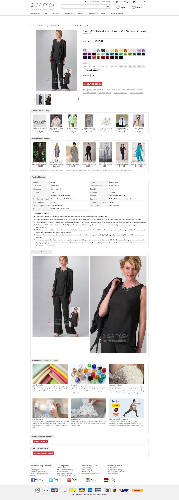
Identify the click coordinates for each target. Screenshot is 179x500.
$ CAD (114, 2)
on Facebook (39, 480)
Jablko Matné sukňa (84, 170)
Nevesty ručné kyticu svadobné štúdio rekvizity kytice (73, 130)
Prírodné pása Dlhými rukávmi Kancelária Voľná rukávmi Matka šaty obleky (56, 164)
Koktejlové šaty (70, 13)
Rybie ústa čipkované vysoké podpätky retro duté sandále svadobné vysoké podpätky (105, 130)
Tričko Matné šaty (96, 170)
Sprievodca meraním (136, 93)
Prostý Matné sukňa (126, 170)
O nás (32, 468)
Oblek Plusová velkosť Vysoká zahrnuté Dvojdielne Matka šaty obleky (73, 164)
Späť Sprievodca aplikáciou (116, 472)
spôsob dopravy (86, 470)
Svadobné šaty (35, 13)
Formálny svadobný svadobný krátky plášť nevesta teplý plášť (122, 130)
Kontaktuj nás (34, 470)
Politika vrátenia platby (114, 470)
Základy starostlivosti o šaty (66, 476)
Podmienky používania (38, 472)
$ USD (92, 2)
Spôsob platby (86, 468)
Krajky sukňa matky (71, 170)
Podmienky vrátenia (120, 93)
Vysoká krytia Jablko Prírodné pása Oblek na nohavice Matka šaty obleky (89, 164)
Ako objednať (61, 468)
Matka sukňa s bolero (57, 170)
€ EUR (97, 2)
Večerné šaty (46, 13)
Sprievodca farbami (89, 93)
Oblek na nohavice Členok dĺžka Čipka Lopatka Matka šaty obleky (39, 164)
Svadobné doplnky (117, 13)
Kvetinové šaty (93, 13)
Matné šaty (104, 13)
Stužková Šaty (57, 13)
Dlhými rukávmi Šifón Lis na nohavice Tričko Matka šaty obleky (138, 164)
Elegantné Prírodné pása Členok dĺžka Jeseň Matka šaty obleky (122, 164)
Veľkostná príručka (105, 93)
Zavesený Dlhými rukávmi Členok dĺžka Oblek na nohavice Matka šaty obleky (105, 164)
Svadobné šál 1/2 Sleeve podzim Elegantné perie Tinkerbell (56, 130)
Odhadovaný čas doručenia (90, 474)
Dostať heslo (138, 2)
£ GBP (103, 2)
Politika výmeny (112, 468)
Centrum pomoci (112, 474)
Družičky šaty (82, 13)
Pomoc (146, 2)
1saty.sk (89, 494)
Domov (32, 26)
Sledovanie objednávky (65, 470)
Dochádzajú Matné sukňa (110, 170)
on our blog (111, 480)
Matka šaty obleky (42, 26)
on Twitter (57, 480)
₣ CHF (108, 2)
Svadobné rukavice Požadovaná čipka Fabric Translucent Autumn (89, 130)
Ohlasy (32, 476)
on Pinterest (75, 480)
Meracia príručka (62, 472)
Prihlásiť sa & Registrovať (124, 2)
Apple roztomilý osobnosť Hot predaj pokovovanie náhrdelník (40, 130)
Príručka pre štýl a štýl (64, 474)
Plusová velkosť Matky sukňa (41, 170)
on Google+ (93, 480)
